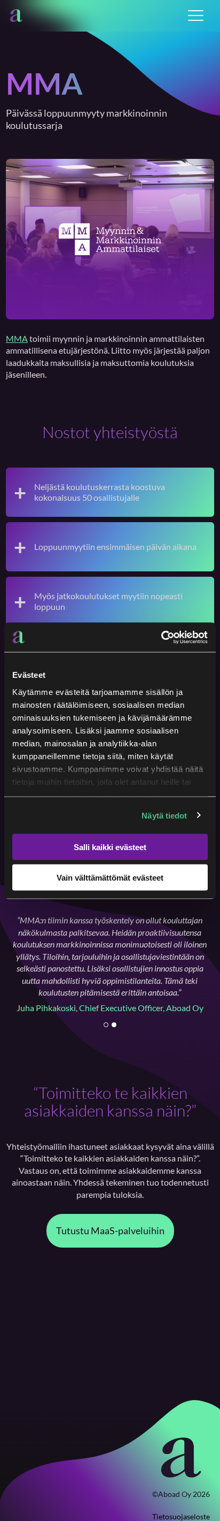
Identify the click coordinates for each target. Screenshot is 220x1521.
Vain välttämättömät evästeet (110, 877)
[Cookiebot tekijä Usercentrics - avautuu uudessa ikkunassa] (161, 637)
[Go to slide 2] (114, 1024)
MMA (17, 338)
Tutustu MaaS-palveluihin (110, 1230)
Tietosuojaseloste (181, 1516)
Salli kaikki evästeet (110, 847)
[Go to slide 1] (106, 1024)
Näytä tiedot (164, 815)
